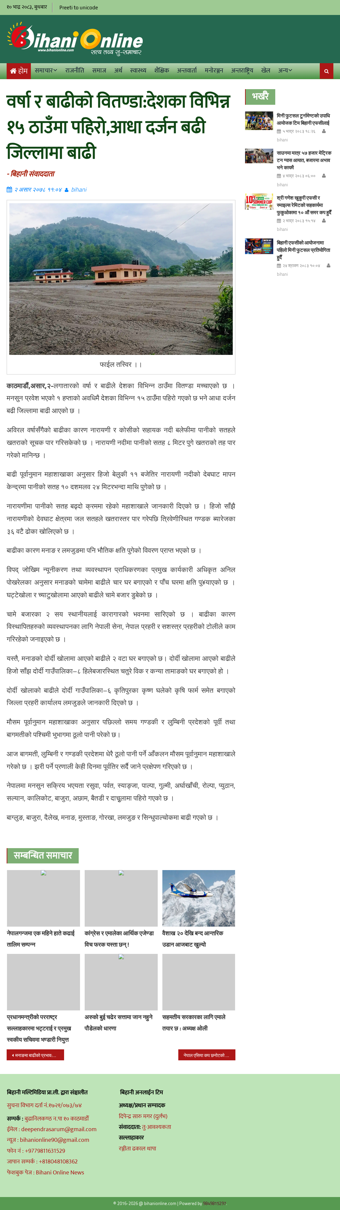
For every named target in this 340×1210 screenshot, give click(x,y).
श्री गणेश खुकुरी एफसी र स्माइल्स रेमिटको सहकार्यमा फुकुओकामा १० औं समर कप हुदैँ (304, 205)
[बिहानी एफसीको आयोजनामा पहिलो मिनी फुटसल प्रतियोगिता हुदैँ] (259, 246)
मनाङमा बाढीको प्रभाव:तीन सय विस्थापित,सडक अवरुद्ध (39, 1055)
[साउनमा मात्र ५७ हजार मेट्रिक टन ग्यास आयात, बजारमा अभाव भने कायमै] (259, 156)
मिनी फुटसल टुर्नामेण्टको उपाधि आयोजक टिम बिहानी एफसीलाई (303, 119)
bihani (78, 189)
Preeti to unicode (78, 7)
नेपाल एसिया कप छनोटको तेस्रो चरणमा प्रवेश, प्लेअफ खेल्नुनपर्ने (209, 1055)
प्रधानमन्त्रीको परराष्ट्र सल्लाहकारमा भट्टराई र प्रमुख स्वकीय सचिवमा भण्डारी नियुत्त (39, 1028)
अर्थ (118, 71)
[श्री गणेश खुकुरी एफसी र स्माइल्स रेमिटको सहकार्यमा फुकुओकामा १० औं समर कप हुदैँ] (259, 202)
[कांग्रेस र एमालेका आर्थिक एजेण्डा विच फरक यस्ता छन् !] (121, 898)
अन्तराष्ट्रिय (242, 71)
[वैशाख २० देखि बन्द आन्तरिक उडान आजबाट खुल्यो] (198, 898)
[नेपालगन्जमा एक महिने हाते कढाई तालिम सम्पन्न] (43, 898)
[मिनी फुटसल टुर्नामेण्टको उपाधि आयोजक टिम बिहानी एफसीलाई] (259, 120)
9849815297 (214, 1203)
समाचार (44, 71)
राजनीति (74, 71)
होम (23, 71)
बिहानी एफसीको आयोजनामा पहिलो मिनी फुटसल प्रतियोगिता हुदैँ (303, 250)
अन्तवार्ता (187, 71)
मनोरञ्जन (214, 71)
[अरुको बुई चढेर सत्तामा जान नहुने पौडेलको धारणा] (121, 982)
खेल (265, 71)
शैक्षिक (161, 71)
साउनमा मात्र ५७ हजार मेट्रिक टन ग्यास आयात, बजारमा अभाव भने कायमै (304, 160)
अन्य (283, 71)
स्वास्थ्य (138, 71)
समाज (99, 71)
